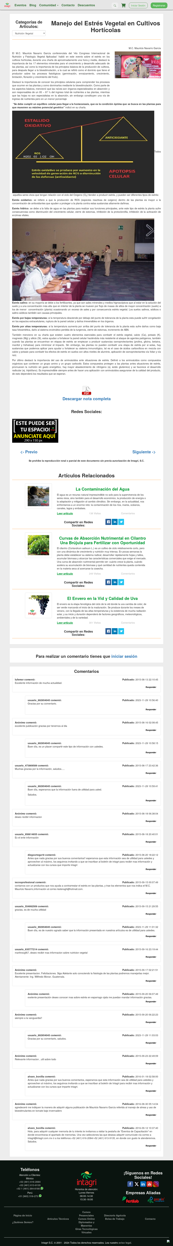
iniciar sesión (124, 656)
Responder (151, 687)
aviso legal (125, 1242)
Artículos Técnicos (58, 1218)
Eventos (20, 5)
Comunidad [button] (48, 5)
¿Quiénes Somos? (22, 1222)
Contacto (68, 5)
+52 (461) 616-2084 (30, 1181)
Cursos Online (86, 1218)
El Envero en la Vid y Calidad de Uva (102, 598)
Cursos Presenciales (86, 1213)
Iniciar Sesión (138, 5)
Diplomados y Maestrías (86, 1223)
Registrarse (159, 5)
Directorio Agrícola (115, 1215)
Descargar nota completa (87, 398)
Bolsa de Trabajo (115, 1218)
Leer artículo (65, 513)
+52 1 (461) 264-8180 (28, 1188)
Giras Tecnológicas (86, 1229)
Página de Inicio (23, 1215)
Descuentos (86, 5)
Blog (32, 5)
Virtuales (86, 1232)
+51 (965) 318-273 (28, 1196)
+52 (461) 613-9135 (30, 1185)
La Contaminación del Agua (102, 489)
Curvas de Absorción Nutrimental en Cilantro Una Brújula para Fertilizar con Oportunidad (102, 540)
